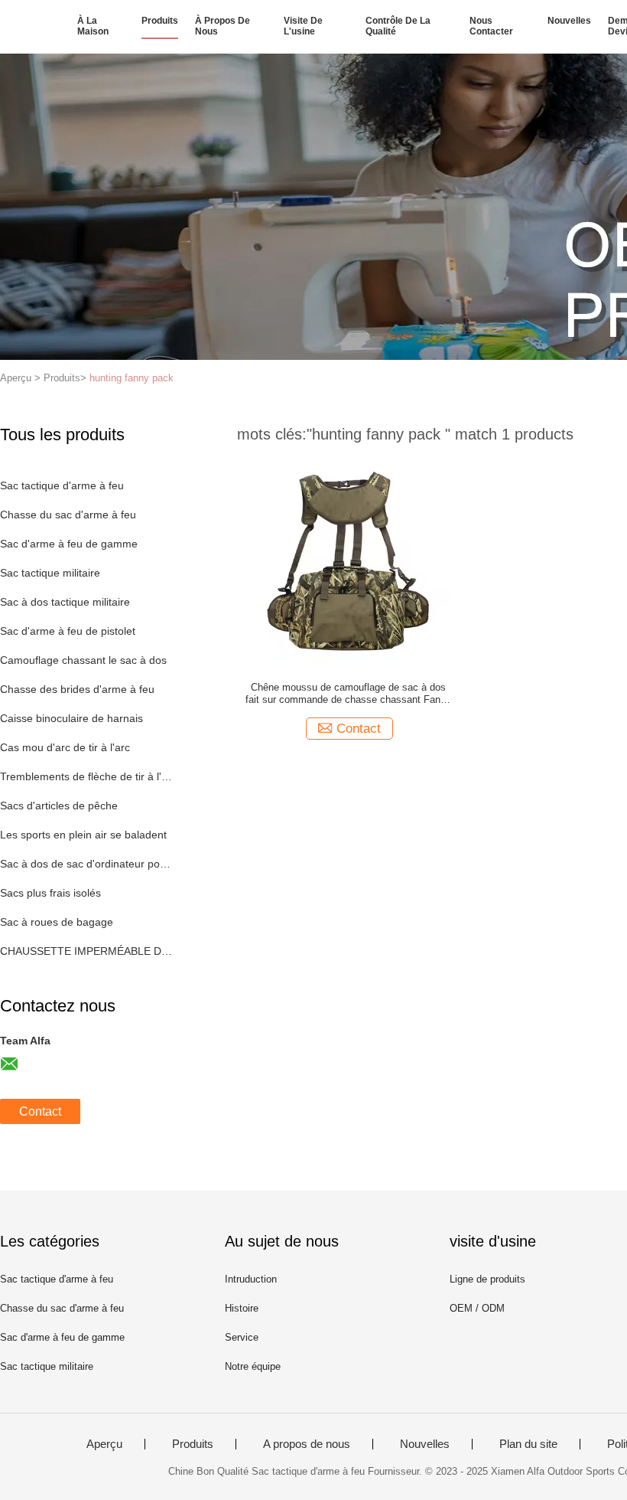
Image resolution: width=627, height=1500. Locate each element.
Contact (40, 1111)
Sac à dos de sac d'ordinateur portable (87, 864)
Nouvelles (569, 20)
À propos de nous (222, 26)
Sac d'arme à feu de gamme (69, 544)
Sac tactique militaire (50, 573)
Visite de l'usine (303, 26)
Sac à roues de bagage (56, 922)
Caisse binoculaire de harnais (71, 718)
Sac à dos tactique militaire (65, 602)
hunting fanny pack (131, 378)
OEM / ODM (477, 1308)
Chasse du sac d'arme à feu (68, 514)
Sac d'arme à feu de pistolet (67, 631)
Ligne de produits (487, 1279)
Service (241, 1337)
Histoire (241, 1308)
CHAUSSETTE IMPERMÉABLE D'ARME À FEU (87, 951)
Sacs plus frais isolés (50, 893)
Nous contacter (491, 26)
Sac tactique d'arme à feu (62, 485)
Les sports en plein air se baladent (83, 834)
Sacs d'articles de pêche (59, 805)
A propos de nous (306, 1444)
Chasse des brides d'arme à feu (77, 689)
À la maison (93, 26)
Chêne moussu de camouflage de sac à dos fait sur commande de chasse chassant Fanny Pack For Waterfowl (348, 693)
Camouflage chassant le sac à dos (83, 660)
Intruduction (251, 1279)
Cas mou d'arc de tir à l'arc (65, 747)
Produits (159, 20)
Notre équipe (253, 1366)
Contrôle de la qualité (397, 26)
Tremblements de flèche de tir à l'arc (87, 776)
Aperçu (104, 1444)
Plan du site (528, 1444)
